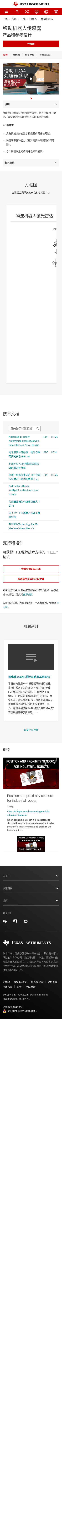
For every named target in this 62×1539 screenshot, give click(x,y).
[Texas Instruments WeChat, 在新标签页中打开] (5, 922)
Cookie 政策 (20, 982)
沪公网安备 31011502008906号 (22, 1011)
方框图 (31, 44)
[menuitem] (17, 11)
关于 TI (6, 876)
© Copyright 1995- (15, 994)
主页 (5, 19)
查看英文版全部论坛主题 (31, 579)
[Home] (31, 4)
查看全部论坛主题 (31, 568)
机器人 (33, 19)
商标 (19, 986)
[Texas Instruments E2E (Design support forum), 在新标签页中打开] (15, 922)
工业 (23, 19)
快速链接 (7, 888)
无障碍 (6, 982)
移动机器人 (47, 19)
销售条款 (52, 982)
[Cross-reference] (27, 11)
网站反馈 (30, 986)
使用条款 (27, 594)
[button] (6, 11)
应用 (14, 19)
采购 (5, 900)
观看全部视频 (31, 730)
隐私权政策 (37, 982)
